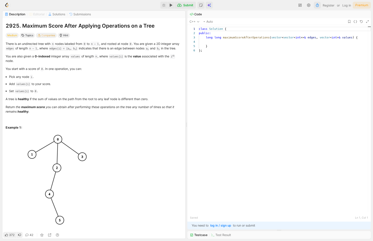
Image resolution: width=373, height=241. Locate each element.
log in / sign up (220, 225)
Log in (346, 5)
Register (328, 5)
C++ (193, 21)
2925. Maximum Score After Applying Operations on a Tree (80, 26)
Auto (209, 21)
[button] (201, 5)
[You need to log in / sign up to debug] (163, 5)
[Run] (171, 5)
